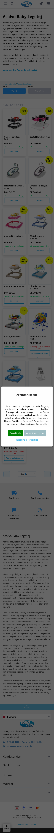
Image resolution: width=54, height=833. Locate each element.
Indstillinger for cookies (27, 440)
